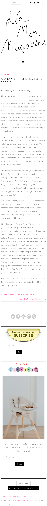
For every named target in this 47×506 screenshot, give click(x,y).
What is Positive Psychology (32, 299)
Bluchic (7, 504)
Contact (24, 496)
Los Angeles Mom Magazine (23, 501)
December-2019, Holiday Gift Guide (18, 294)
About (5, 496)
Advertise (14, 496)
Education (5, 74)
